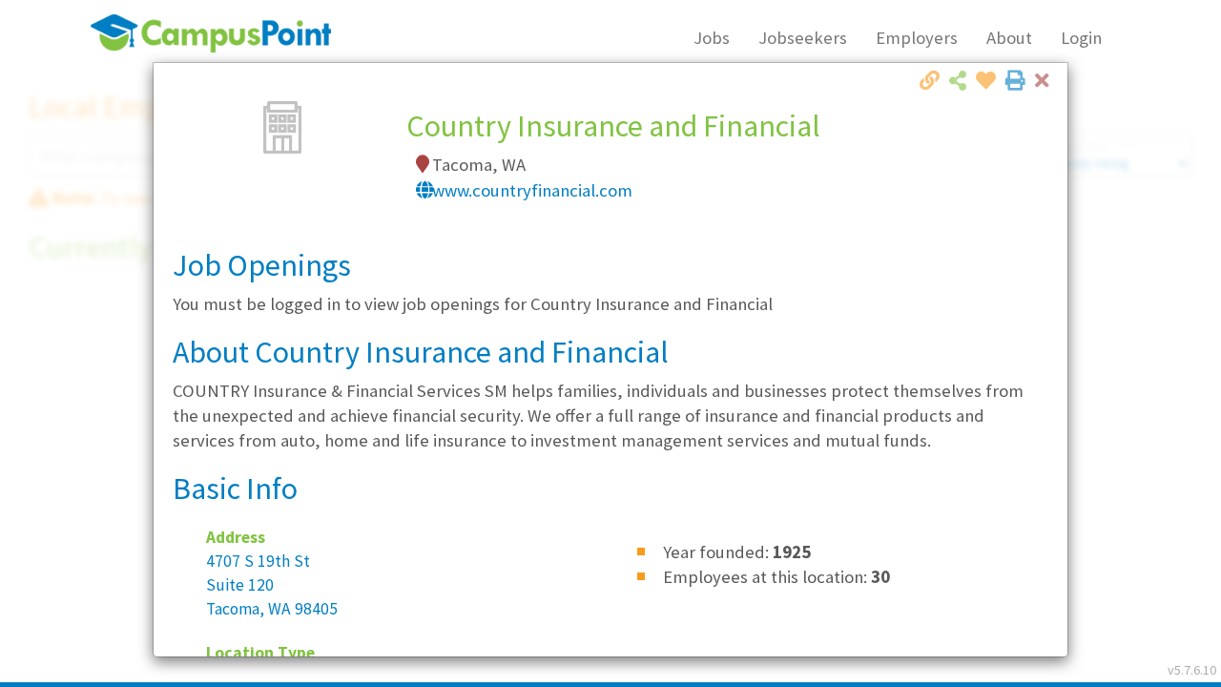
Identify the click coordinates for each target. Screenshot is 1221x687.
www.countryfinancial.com (532, 190)
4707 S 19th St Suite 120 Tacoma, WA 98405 (272, 585)
